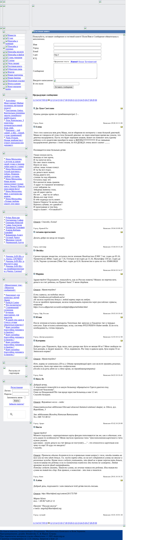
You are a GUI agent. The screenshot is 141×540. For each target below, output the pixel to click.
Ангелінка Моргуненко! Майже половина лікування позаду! (14, 104)
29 (93, 100)
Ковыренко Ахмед (14, 235)
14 (56, 100)
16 (61, 100)
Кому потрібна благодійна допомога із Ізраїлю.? (14, 329)
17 (64, 100)
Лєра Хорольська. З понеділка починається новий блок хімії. (14, 124)
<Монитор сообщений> (10, 288)
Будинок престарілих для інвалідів (11, 314)
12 (51, 100)
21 (73, 100)
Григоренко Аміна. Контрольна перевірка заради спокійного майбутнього (14, 114)
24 (81, 100)
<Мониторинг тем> (13, 285)
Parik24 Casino (12, 302)
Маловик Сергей (13, 240)
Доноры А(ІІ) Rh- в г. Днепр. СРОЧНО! (14, 257)
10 (46, 100)
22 (76, 100)
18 (66, 100)
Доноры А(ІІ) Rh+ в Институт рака (14, 262)
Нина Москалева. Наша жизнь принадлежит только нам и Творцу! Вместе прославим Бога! (14, 184)
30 (96, 100)
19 (68, 100)
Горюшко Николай (14, 222)
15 (59, 100)
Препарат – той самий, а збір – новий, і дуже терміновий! (14, 132)
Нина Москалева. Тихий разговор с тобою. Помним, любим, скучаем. (13, 173)
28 (91, 100)
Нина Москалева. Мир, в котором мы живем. (13, 193)
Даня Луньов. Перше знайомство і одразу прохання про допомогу (14, 141)
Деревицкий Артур (15, 242)
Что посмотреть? (13, 305)
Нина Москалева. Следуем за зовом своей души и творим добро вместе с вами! (14, 163)
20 (71, 100)
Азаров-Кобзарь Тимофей (12, 231)
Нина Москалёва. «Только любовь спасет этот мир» (13, 201)
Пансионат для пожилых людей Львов (12, 297)
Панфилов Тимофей (15, 227)
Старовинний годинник (11, 308)
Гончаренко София (14, 220)
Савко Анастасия (14, 225)
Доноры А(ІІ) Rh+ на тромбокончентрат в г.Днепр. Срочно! (14, 268)
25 (83, 100)
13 (54, 100)
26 (86, 100)
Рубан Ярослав (13, 217)
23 (78, 100)
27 (88, 100)
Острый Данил (13, 237)
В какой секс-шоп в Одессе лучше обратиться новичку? (14, 322)
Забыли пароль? (16, 404)
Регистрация (17, 387)
